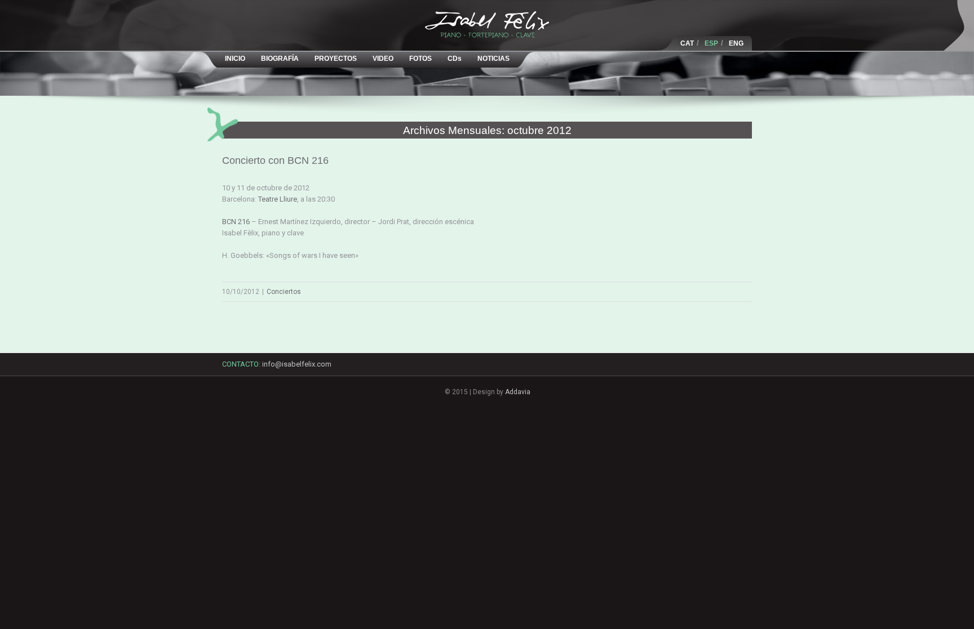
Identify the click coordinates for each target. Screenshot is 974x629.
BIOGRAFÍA (280, 59)
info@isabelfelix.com (296, 364)
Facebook (698, 367)
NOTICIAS (493, 59)
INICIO (235, 59)
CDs (455, 59)
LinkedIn (718, 369)
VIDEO (383, 59)
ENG (736, 43)
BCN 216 (236, 221)
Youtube (739, 372)
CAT (687, 43)
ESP (711, 43)
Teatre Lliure (277, 199)
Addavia (517, 392)
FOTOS (420, 59)
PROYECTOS (336, 59)
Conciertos (284, 292)
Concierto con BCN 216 (275, 160)
